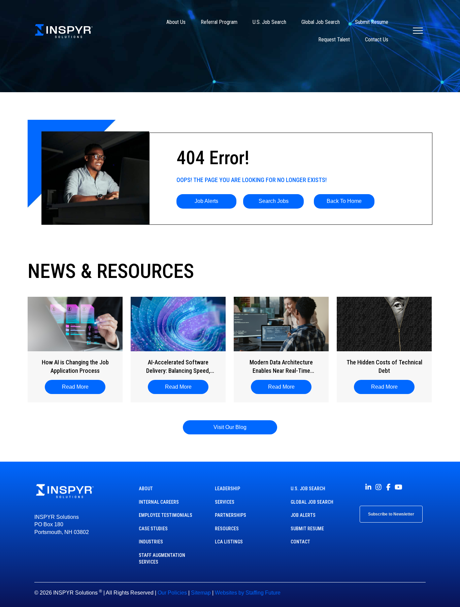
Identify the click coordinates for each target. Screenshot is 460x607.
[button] (206, 201)
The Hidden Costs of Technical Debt (384, 366)
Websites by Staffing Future (248, 593)
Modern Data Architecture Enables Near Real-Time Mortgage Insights (281, 367)
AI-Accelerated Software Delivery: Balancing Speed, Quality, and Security (178, 367)
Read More (78, 387)
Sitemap (201, 593)
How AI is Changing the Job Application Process (75, 366)
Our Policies (172, 593)
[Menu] (418, 31)
